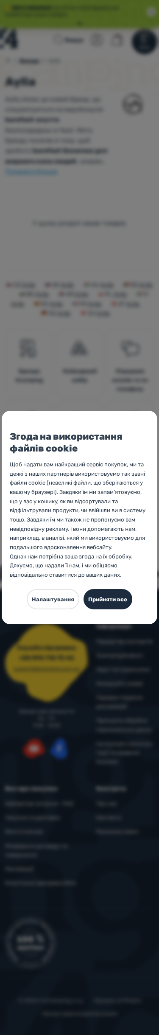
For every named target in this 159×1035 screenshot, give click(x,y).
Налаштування (53, 599)
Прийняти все (107, 599)
